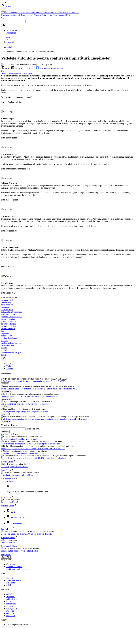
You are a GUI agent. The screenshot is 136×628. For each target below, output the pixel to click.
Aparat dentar (16, 523)
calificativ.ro (11, 599)
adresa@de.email (33, 429)
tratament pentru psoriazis (11, 312)
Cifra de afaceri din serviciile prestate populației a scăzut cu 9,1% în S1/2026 (33, 381)
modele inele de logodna (11, 343)
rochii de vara (6, 336)
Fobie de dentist (17, 517)
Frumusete (37, 13)
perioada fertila (7, 300)
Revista (7, 6)
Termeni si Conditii (14, 566)
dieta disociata (7, 305)
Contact (9, 578)
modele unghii (7, 302)
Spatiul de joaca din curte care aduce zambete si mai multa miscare (29, 396)
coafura (4, 348)
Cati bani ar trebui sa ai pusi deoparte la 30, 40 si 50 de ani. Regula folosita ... (33, 458)
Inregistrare (11, 33)
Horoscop (5, 15)
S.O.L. (9, 585)
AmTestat (42, 15)
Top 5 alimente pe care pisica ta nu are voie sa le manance (25, 404)
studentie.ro (11, 604)
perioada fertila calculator (11, 317)
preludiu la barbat (8, 326)
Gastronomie (15, 15)
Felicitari (30, 15)
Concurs (61, 15)
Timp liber (75, 13)
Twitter (9, 366)
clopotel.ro (10, 615)
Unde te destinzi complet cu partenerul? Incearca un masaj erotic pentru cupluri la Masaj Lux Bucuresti (44, 419)
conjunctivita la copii (9, 338)
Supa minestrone (8, 542)
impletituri (5, 333)
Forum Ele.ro (6, 529)
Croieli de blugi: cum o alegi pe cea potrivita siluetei (22, 453)
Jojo (13, 511)
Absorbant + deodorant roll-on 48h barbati (19, 475)
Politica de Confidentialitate (17, 569)
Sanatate (67, 13)
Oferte (68, 15)
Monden (53, 13)
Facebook (10, 364)
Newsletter (10, 583)
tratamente (5, 307)
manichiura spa (7, 345)
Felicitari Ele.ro (7, 506)
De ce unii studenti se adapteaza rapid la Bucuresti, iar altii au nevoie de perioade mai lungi (39, 389)
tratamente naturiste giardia (12, 352)
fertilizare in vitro (8, 314)
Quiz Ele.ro (6, 470)
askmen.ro (10, 596)
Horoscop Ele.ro (8, 537)
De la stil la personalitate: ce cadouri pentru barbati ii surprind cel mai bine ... (33, 448)
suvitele (4, 355)
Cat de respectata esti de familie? (14, 466)
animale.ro (10, 594)
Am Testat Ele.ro (8, 479)
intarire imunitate (8, 319)
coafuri (4, 350)
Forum (50, 15)
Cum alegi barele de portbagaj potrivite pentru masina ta (24, 411)
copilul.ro (10, 613)
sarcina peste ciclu (8, 324)
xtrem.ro (9, 606)
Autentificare (11, 30)
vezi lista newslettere (9, 434)
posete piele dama (8, 321)
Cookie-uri (10, 564)
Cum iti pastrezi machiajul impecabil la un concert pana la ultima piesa (30, 444)
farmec (4, 331)
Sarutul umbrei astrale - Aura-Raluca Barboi (19, 551)
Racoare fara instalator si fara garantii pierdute (20, 439)
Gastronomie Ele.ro (9, 546)
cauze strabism (7, 309)
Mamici (45, 13)
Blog (36, 15)
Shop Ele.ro (6, 554)
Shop (55, 15)
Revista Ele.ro (7, 462)
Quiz (23, 15)
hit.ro (8, 601)
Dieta (23, 13)
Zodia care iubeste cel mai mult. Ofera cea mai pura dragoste (26, 534)
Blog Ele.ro (6, 497)
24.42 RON (6, 557)
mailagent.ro (11, 608)
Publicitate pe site (13, 580)
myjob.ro (10, 611)
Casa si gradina (14, 13)
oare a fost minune (8, 481)
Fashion (29, 13)
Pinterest (10, 368)
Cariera (4, 13)
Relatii (60, 13)
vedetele (4, 340)
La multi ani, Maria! (9, 502)
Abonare (5, 432)
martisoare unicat (8, 328)
